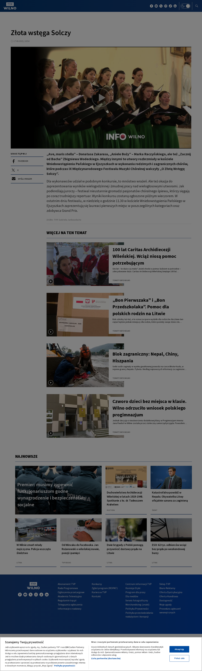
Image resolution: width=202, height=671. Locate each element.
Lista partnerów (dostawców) (106, 658)
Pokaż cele (179, 658)
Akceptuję (179, 649)
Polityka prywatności (64, 665)
